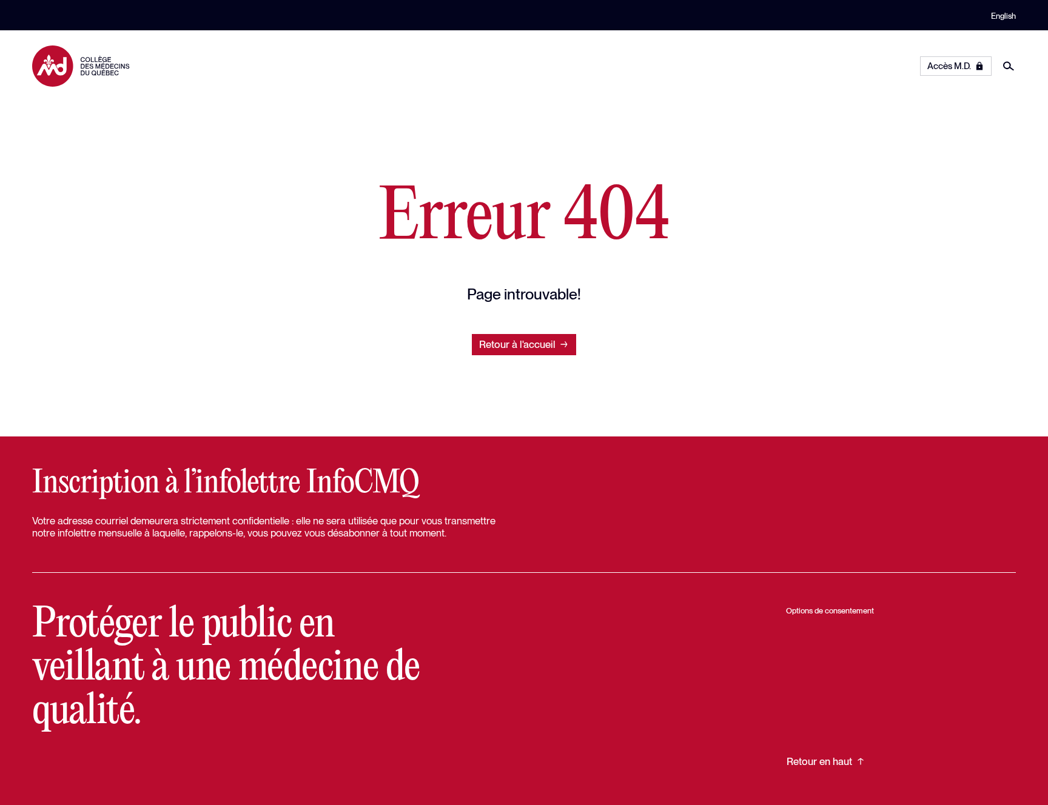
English (1003, 16)
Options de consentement (830, 610)
